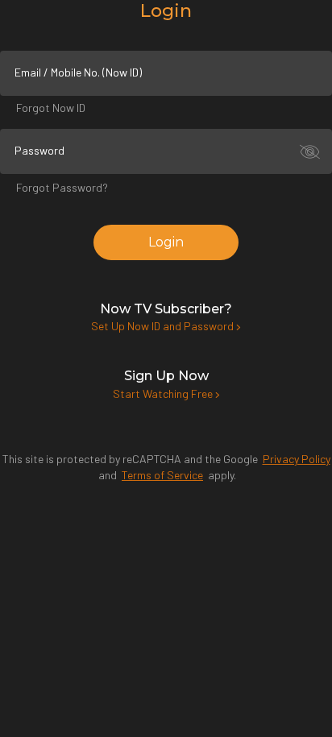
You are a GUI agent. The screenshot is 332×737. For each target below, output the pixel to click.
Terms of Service (162, 475)
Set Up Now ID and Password (163, 326)
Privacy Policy (296, 459)
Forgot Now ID (50, 107)
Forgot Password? (62, 187)
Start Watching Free (164, 393)
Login (166, 242)
